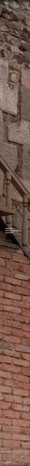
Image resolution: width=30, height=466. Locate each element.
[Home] (8, 2)
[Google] (6, 0)
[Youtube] (7, 0)
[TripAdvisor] (8, 0)
